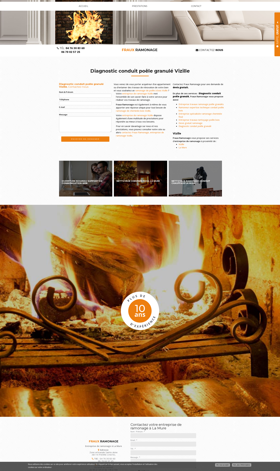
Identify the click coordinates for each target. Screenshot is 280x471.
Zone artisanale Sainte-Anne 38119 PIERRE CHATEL (104, 453)
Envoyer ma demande (85, 139)
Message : (135, 457)
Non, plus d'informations (241, 465)
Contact (196, 6)
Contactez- (210, 50)
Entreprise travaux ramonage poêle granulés (201, 104)
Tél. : (133, 448)
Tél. (72, 48)
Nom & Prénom (66, 92)
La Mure (183, 147)
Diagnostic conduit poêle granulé (195, 126)
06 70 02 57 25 (105, 460)
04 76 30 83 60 (107, 458)
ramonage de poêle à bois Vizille (151, 90)
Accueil (83, 6)
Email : (134, 440)
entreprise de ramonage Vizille (137, 93)
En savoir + (85, 178)
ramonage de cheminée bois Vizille (133, 110)
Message (63, 114)
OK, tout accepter (222, 465)
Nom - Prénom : (138, 431)
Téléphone (64, 99)
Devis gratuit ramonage (190, 123)
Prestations (139, 6)
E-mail (62, 107)
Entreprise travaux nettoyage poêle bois (199, 119)
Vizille (181, 144)
